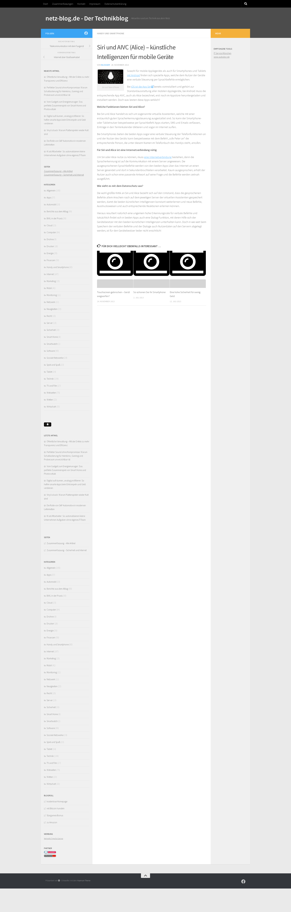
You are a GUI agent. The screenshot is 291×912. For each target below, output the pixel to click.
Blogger (105, 64)
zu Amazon (52, 822)
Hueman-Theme (83, 880)
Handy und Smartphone (110, 33)
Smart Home (52, 336)
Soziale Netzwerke (55, 357)
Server (50, 323)
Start (45, 3)
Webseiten (51, 392)
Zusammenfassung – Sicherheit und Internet (64, 174)
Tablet (49, 371)
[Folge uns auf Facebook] (86, 33)
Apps (49, 197)
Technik (50, 378)
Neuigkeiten (52, 309)
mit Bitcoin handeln (55, 808)
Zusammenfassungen (62, 3)
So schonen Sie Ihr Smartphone (149, 292)
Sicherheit (51, 329)
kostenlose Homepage (57, 801)
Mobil (49, 288)
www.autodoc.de (221, 56)
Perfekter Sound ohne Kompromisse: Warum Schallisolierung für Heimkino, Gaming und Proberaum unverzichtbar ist (65, 91)
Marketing (51, 281)
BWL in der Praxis (54, 218)
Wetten (50, 399)
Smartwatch (52, 343)
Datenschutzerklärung (115, 3)
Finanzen (51, 260)
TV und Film (52, 385)
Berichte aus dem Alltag (57, 211)
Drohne (50, 239)
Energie (50, 253)
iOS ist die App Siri (141, 86)
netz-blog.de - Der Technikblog (86, 18)
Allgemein (51, 190)
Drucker (50, 246)
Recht (49, 316)
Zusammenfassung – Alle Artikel (58, 171)
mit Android (133, 75)
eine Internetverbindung (158, 157)
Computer (51, 232)
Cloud (49, 225)
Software (51, 350)
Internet (50, 274)
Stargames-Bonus (55, 815)
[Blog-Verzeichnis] (50, 853)
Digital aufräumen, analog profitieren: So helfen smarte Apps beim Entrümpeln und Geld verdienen (65, 120)
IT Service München (222, 53)
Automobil (51, 204)
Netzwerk (51, 302)
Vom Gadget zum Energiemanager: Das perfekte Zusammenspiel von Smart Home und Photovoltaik (65, 105)
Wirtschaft (51, 406)
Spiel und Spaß (53, 364)
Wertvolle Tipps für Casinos (53, 838)
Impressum (94, 3)
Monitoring (52, 295)
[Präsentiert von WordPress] (59, 881)
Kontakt (81, 3)
